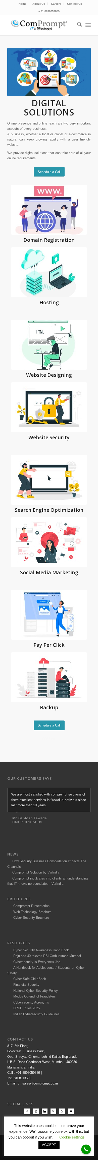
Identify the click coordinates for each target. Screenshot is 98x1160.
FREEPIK (49, 739)
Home (22, 3)
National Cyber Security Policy (34, 1005)
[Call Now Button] (86, 1149)
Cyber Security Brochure (30, 932)
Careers (56, 3)
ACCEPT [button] (49, 1145)
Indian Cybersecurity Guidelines (35, 1028)
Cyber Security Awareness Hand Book (40, 964)
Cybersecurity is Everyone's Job (35, 976)
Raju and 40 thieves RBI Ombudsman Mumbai (46, 970)
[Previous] (74, 793)
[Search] (77, 25)
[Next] (86, 793)
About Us (38, 3)
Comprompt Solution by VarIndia (35, 887)
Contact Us (74, 3)
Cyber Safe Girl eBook (28, 993)
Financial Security (25, 999)
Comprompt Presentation (31, 920)
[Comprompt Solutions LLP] (40, 25)
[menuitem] (22, 3)
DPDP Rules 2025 (25, 1022)
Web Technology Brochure (31, 926)
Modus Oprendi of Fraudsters (33, 1011)
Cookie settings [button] (72, 1137)
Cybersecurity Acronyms (30, 1016)
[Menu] (88, 25)
